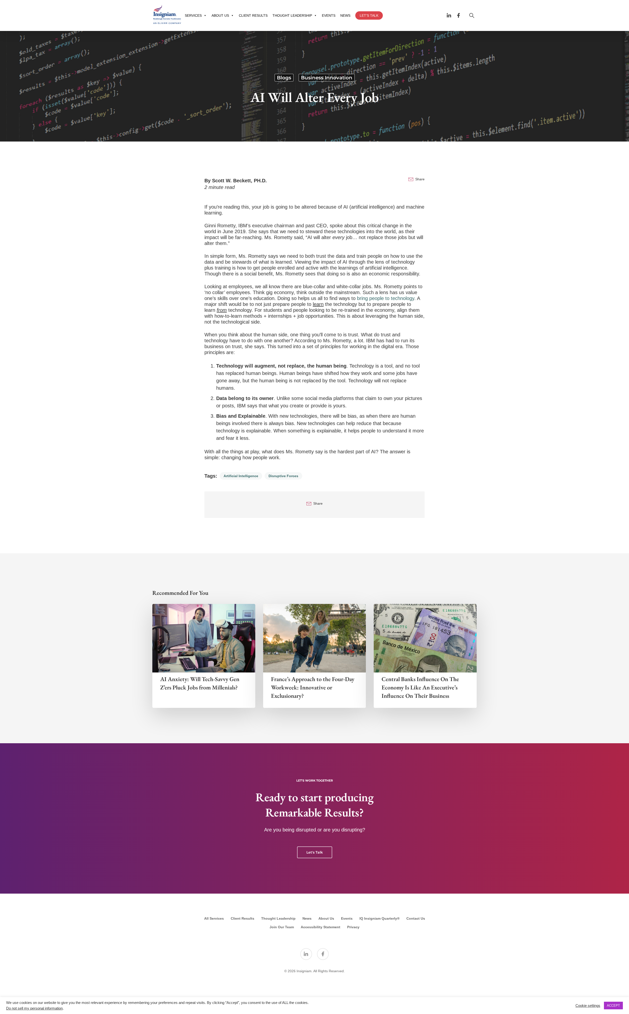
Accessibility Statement (320, 927)
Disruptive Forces (283, 476)
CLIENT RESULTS (253, 15)
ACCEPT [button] (613, 1005)
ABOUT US (220, 15)
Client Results (242, 918)
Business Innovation (326, 78)
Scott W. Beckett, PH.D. (239, 180)
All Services (214, 918)
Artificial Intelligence (241, 476)
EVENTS (328, 15)
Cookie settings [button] (587, 1006)
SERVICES (193, 15)
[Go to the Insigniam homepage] (167, 14)
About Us (326, 918)
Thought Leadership (278, 918)
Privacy (353, 927)
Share (420, 179)
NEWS (345, 15)
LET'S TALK (369, 15)
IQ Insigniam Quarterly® (379, 918)
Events (347, 918)
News (307, 918)
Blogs (284, 78)
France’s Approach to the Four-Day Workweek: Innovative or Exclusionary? (312, 687)
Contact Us (415, 918)
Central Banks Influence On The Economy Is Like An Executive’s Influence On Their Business (420, 687)
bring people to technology (385, 298)
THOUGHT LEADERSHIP (292, 15)
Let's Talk (314, 852)
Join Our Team (282, 927)
